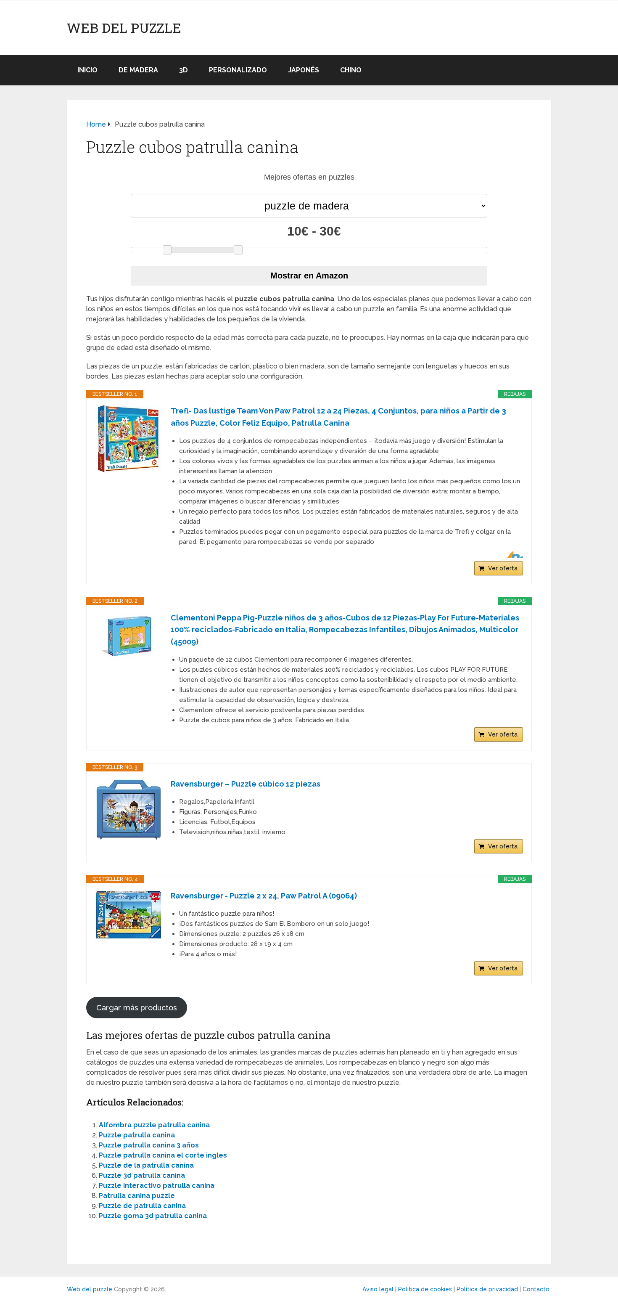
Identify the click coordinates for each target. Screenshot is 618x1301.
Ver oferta (503, 568)
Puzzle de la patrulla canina (146, 1165)
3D (183, 70)
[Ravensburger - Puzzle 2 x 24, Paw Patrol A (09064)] (128, 915)
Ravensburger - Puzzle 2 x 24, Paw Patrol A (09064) (264, 895)
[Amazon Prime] (511, 554)
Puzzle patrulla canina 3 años (149, 1145)
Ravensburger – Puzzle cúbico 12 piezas (245, 783)
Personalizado (238, 70)
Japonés (303, 70)
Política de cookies (425, 1289)
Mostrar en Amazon (309, 275)
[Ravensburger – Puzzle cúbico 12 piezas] (128, 809)
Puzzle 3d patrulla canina (142, 1175)
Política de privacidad (487, 1289)
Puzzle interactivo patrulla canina (156, 1186)
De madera (138, 70)
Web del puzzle (124, 27)
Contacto (536, 1289)
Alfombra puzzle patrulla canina (154, 1125)
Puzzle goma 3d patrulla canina (153, 1216)
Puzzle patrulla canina (137, 1135)
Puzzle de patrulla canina (142, 1206)
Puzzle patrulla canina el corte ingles (163, 1155)
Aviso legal (378, 1289)
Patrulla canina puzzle (137, 1196)
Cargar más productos (136, 1007)
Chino (351, 70)
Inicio (87, 70)
